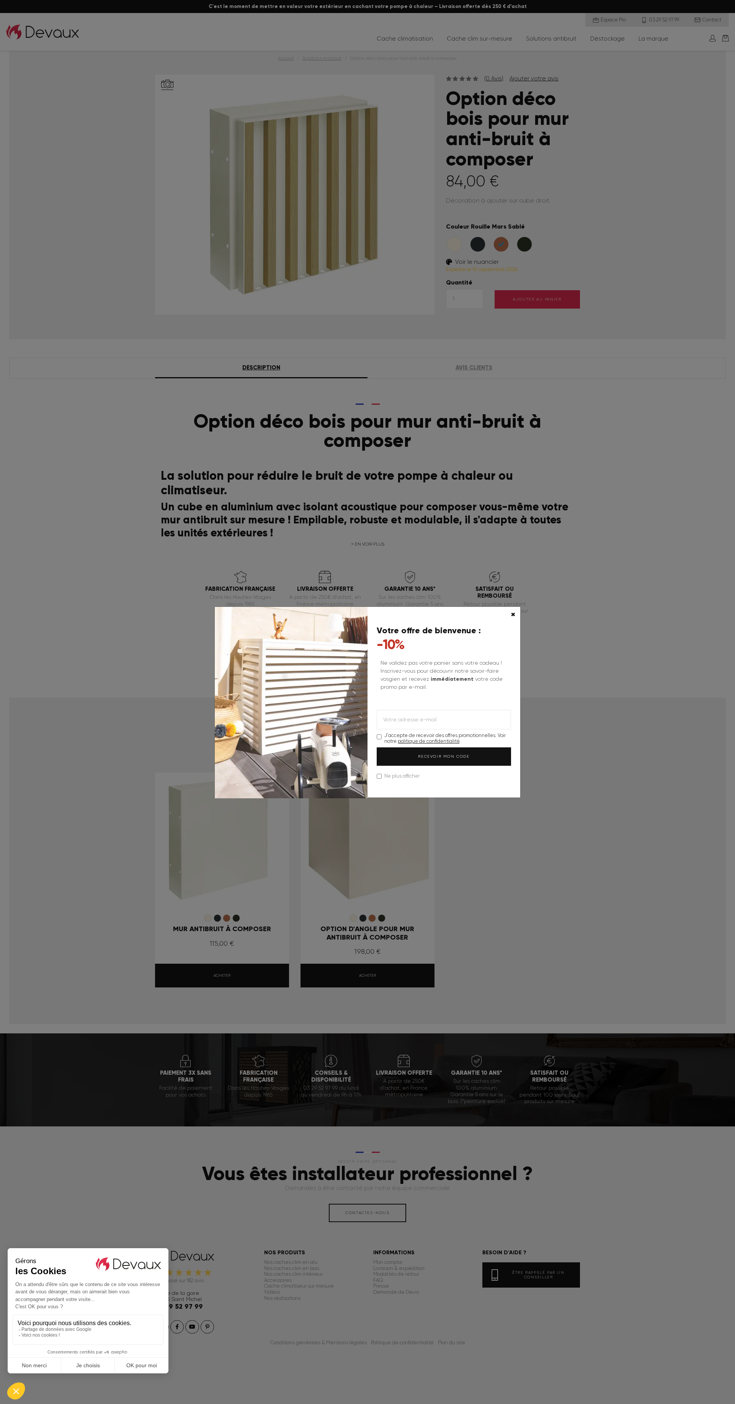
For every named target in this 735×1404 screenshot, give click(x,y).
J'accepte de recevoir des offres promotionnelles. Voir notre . (445, 738)
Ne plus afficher (402, 776)
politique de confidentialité (428, 741)
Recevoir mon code (443, 756)
